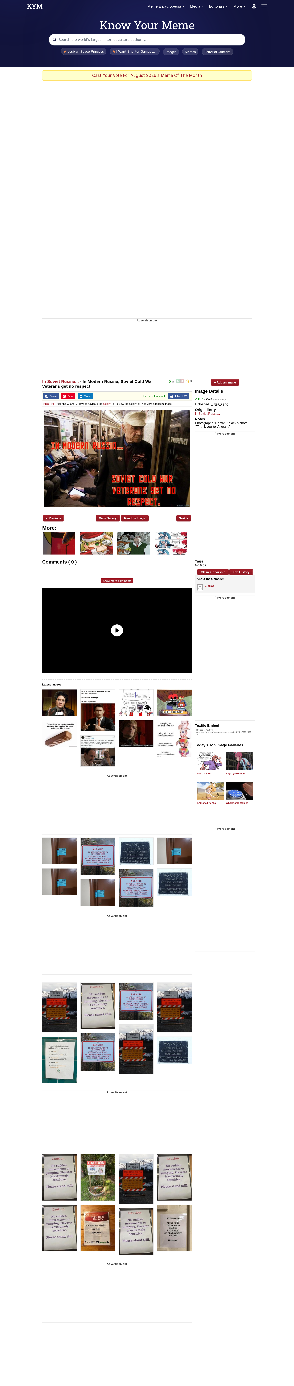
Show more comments (117, 580)
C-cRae (209, 585)
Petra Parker (204, 773)
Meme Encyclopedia (164, 6)
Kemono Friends (206, 803)
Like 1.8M (180, 396)
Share (52, 396)
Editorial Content (217, 52)
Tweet (86, 396)
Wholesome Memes (237, 803)
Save (69, 396)
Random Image (134, 518)
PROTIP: (48, 403)
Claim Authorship (213, 572)
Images (171, 52)
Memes (190, 52)
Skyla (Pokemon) (235, 773)
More (237, 6)
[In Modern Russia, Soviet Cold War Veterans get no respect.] (117, 458)
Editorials (216, 6)
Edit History (241, 572)
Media (195, 6)
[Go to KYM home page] (35, 7)
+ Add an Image (225, 382)
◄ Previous (53, 518)
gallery (106, 403)
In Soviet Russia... (60, 381)
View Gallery (108, 518)
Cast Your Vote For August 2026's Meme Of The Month (147, 75)
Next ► (184, 518)
